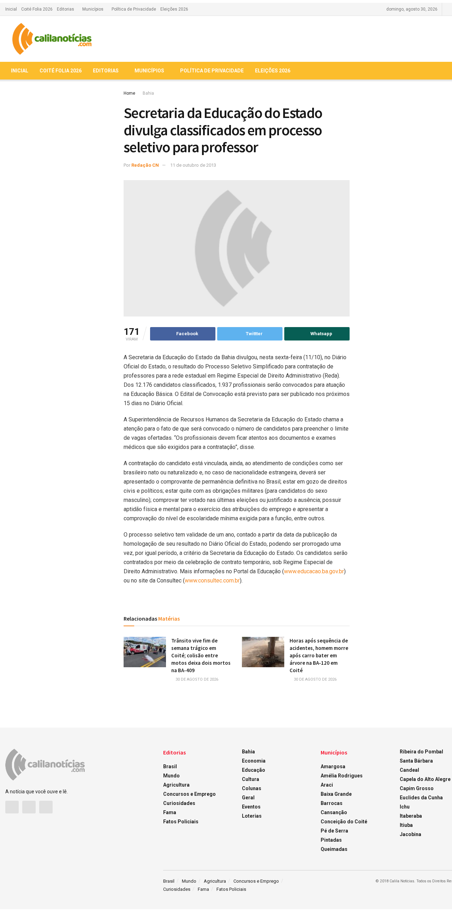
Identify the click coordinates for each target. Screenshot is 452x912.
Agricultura (176, 785)
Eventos (251, 807)
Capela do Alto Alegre (425, 779)
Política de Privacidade (134, 9)
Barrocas (332, 803)
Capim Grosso (417, 788)
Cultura (250, 779)
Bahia (148, 93)
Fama (169, 812)
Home (129, 93)
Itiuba (406, 825)
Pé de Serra (334, 831)
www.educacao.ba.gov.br (314, 571)
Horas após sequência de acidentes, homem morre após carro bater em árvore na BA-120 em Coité (319, 655)
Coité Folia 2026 (37, 9)
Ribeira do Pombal (421, 751)
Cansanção (334, 812)
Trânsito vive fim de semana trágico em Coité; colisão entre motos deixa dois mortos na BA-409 (201, 655)
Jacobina (410, 834)
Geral (248, 797)
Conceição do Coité (344, 821)
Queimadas (334, 849)
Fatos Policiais (180, 821)
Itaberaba (411, 816)
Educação (253, 770)
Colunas (251, 788)
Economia (254, 761)
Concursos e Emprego (189, 794)
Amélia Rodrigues (342, 775)
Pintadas (331, 840)
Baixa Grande (336, 794)
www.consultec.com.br (212, 580)
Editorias (65, 9)
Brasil (170, 766)
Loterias (252, 816)
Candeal (409, 770)
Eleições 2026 (174, 9)
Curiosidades (179, 803)
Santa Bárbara (416, 761)
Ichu (405, 807)
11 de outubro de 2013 (193, 165)
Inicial (11, 9)
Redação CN (145, 165)
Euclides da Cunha (421, 797)
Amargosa (333, 766)
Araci (327, 785)
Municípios (92, 9)
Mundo (171, 775)
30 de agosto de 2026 (196, 679)
